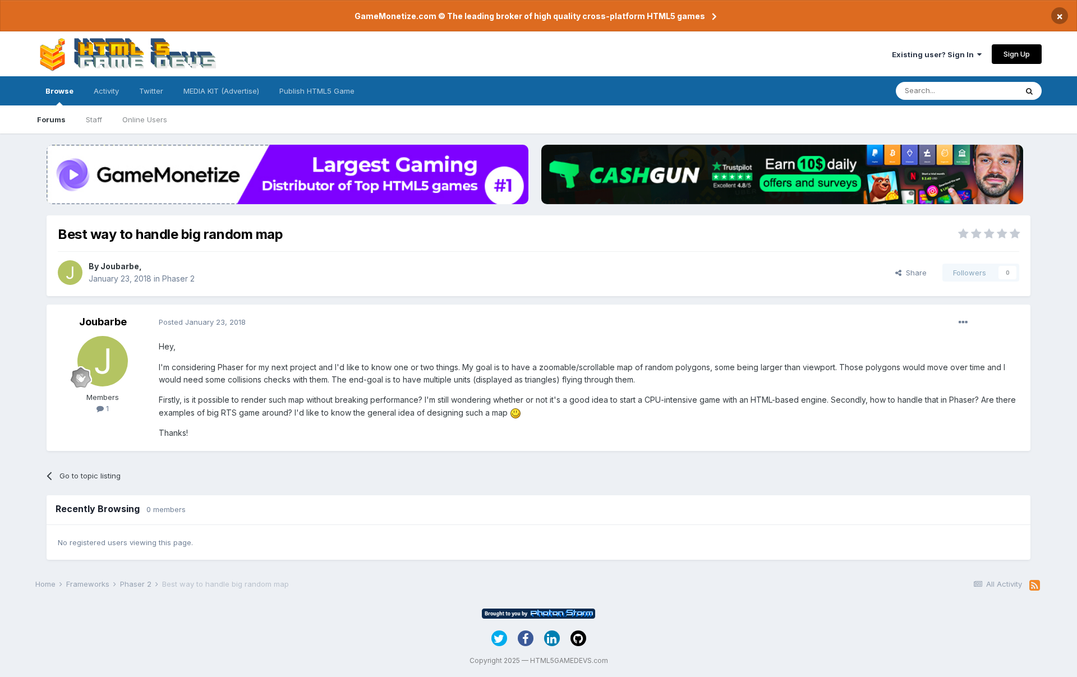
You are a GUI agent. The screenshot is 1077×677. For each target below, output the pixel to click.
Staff (94, 119)
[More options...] (963, 322)
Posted (202, 321)
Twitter (151, 90)
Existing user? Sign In (934, 54)
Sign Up (1017, 53)
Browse (59, 90)
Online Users (144, 119)
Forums (51, 119)
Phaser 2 (178, 278)
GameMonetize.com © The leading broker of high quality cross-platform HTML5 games (530, 16)
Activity (106, 90)
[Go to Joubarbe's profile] (70, 272)
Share (914, 272)
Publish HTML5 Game (317, 90)
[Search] (1029, 91)
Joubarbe (119, 266)
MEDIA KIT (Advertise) (221, 90)
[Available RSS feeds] (1035, 585)
